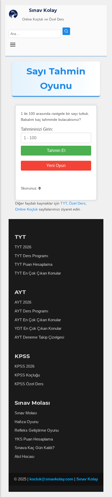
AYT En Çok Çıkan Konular (38, 320)
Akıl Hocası (24, 456)
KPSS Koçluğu (27, 375)
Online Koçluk (26, 209)
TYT (63, 203)
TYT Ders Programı (31, 256)
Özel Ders (77, 203)
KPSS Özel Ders (29, 384)
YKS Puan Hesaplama (34, 439)
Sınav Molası (26, 413)
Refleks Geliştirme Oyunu (37, 430)
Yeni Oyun (56, 165)
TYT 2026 (23, 247)
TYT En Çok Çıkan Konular (38, 273)
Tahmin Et (56, 150)
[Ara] (66, 31)
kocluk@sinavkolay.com (51, 479)
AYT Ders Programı (31, 311)
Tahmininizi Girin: (37, 129)
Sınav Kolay (43, 10)
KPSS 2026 (24, 366)
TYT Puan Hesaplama (33, 264)
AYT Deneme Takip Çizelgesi (39, 337)
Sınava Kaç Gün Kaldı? (34, 447)
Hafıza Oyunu (26, 421)
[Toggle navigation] (39, 44)
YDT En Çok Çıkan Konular (38, 328)
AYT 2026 (23, 302)
